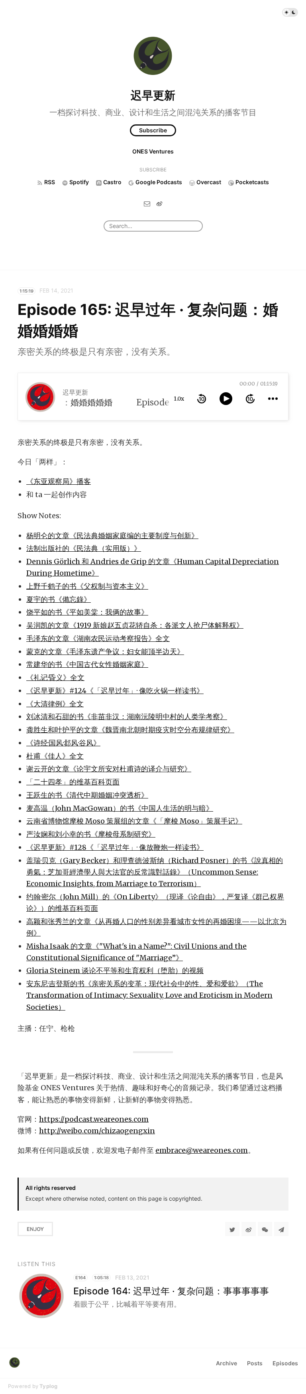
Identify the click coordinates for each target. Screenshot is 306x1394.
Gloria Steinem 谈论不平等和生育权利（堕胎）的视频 (115, 970)
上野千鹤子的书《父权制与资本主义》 (87, 586)
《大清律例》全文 (55, 703)
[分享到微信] (265, 1229)
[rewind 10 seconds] (201, 398)
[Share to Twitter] (232, 1229)
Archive (226, 1363)
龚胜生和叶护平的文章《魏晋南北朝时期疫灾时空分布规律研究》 (130, 729)
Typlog (48, 1386)
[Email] (147, 203)
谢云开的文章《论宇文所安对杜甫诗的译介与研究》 (108, 768)
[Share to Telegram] (281, 1229)
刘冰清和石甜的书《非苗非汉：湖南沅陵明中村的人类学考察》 (126, 716)
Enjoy (35, 1229)
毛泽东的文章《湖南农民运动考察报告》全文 (98, 638)
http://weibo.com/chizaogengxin (97, 1130)
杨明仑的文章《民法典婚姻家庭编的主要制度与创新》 (112, 535)
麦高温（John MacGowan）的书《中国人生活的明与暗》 (119, 808)
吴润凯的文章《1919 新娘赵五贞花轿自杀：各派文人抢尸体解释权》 (134, 625)
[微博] (159, 203)
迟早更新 (153, 95)
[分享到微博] (248, 1229)
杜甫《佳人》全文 (55, 756)
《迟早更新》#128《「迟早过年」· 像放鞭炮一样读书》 (115, 847)
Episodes (285, 1363)
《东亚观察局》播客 (58, 481)
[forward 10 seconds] (250, 398)
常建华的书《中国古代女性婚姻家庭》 (87, 664)
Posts (255, 1363)
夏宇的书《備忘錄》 (58, 599)
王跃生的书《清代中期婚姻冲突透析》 (87, 795)
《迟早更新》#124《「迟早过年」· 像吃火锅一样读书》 (115, 690)
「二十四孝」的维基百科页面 (73, 781)
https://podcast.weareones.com (94, 1119)
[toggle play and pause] (226, 398)
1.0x (179, 398)
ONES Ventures (153, 151)
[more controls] (273, 398)
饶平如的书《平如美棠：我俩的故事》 (87, 612)
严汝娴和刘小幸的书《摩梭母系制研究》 (90, 834)
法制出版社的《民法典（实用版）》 (83, 548)
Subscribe (153, 130)
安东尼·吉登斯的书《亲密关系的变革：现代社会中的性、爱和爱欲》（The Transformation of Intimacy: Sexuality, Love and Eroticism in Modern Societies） (149, 995)
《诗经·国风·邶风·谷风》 (63, 742)
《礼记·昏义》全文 (55, 677)
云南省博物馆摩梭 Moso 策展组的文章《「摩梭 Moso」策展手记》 (134, 821)
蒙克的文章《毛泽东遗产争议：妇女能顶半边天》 (105, 651)
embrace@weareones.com (201, 1150)
